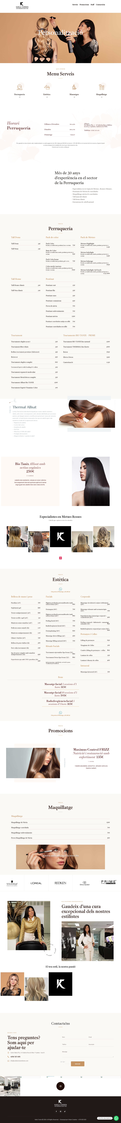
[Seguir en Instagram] (60, 558)
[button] (116, 1118)
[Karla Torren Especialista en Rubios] (82, 552)
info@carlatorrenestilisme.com (19, 1061)
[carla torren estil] (109, 1000)
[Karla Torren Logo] (61, 995)
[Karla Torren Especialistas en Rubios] (17, 546)
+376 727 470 (15, 1057)
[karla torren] (50, 1076)
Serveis (75, 5)
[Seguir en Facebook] (56, 1111)
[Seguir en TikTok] (65, 1111)
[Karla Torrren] (85, 995)
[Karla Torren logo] (61, 546)
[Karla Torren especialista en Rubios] (37, 1000)
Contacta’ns (100, 5)
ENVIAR (77, 1064)
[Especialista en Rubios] (104, 546)
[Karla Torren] (13, 995)
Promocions (84, 5)
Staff (92, 5)
